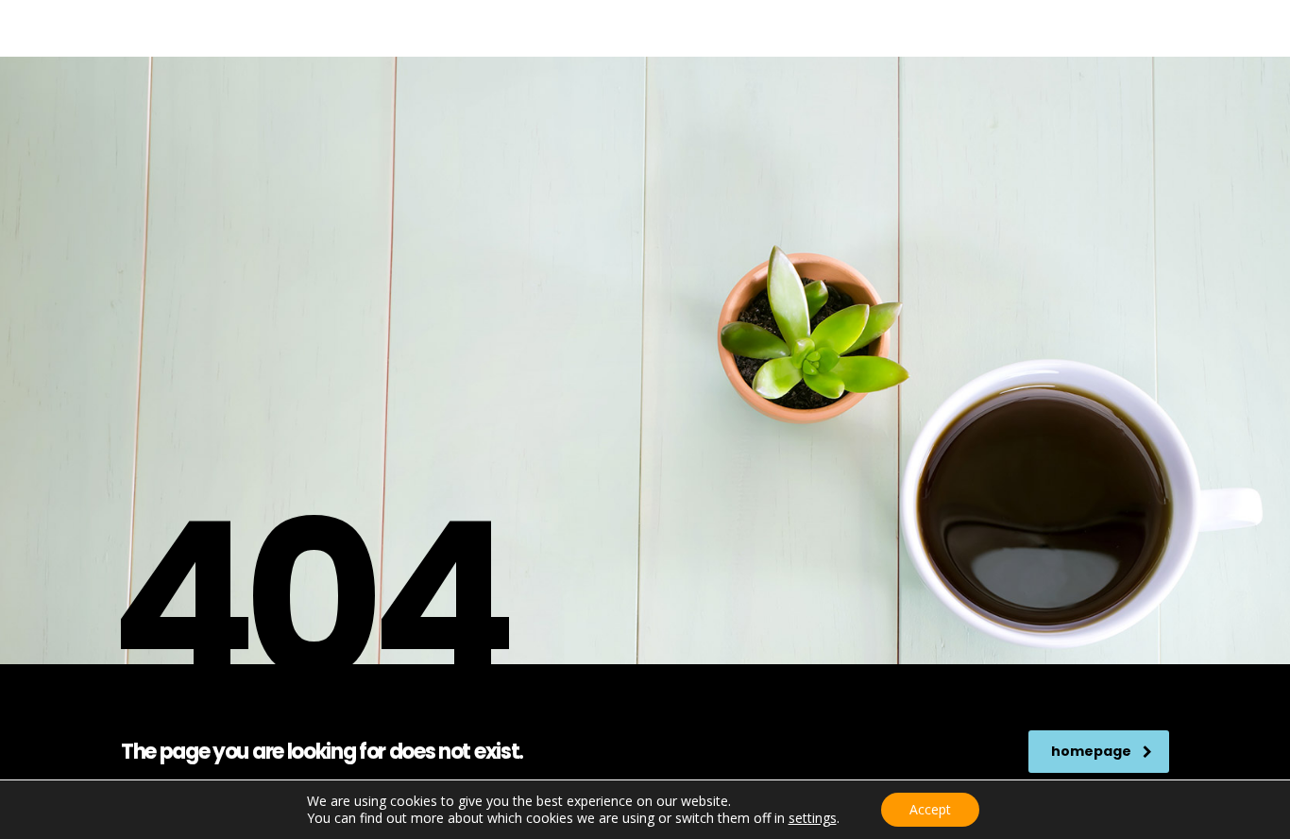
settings (813, 818)
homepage (1091, 751)
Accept (930, 809)
